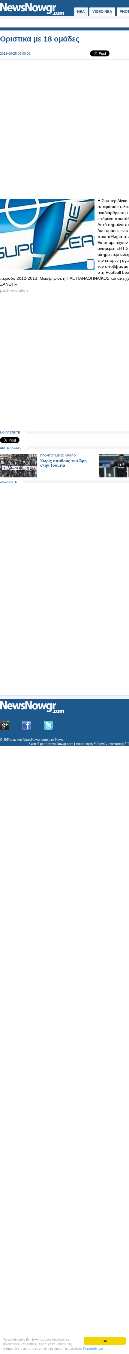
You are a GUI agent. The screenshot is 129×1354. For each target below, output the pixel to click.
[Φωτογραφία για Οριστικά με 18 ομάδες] (90, 261)
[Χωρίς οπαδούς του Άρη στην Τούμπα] (18, 476)
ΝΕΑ (81, 12)
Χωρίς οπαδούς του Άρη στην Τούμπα (63, 463)
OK (105, 1340)
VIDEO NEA (102, 12)
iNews (59, 739)
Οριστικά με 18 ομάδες (40, 39)
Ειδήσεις (10, 739)
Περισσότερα (93, 1348)
